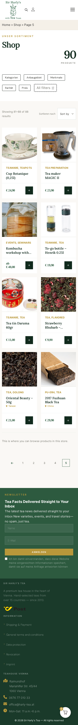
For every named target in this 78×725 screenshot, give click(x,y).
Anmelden (39, 552)
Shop (17, 25)
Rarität (9, 88)
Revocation (13, 654)
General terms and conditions (25, 634)
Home (6, 25)
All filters (43, 88)
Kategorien (11, 77)
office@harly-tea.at (21, 704)
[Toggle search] (26, 10)
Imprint (10, 664)
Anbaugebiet (34, 77)
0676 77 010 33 (19, 697)
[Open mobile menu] (71, 12)
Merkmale (56, 77)
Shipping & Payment (19, 624)
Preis (25, 88)
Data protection (16, 644)
